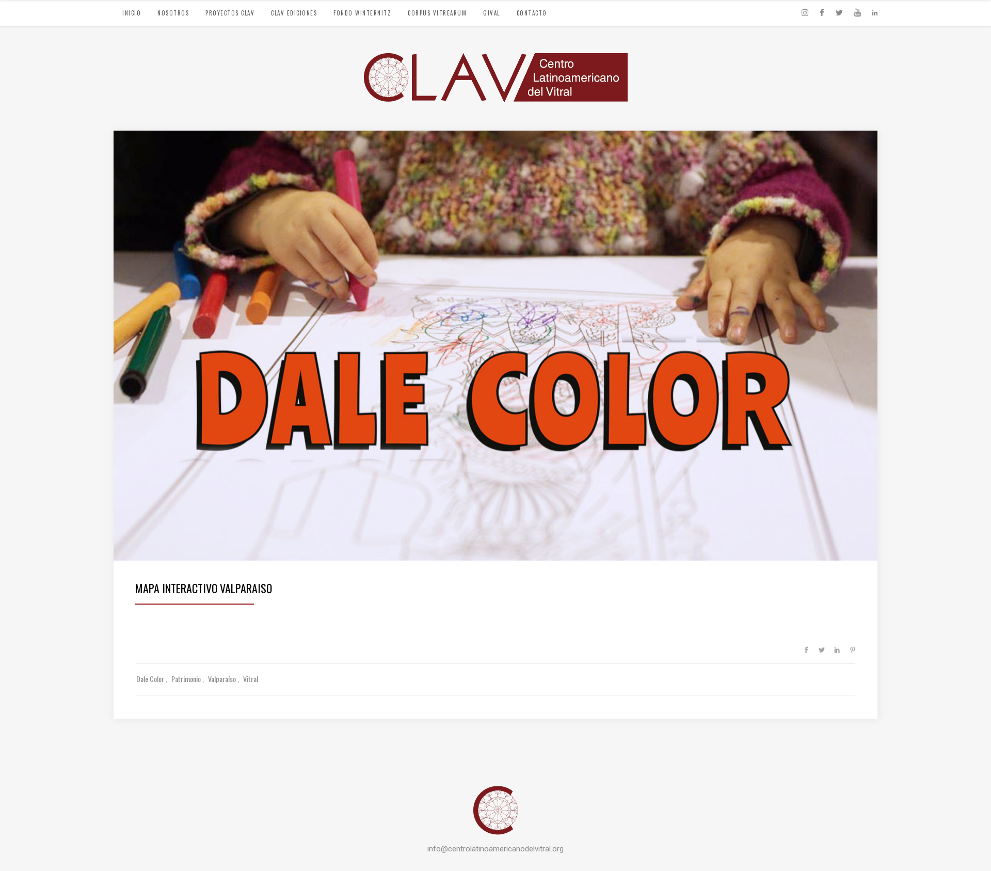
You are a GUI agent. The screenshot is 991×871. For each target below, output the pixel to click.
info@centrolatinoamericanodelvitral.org (495, 848)
